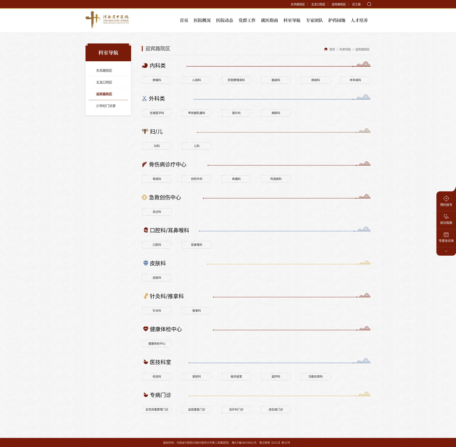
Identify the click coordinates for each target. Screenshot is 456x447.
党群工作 (247, 20)
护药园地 (336, 20)
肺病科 (315, 80)
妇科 (157, 146)
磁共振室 (236, 376)
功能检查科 (316, 376)
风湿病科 (276, 179)
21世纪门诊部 (106, 106)
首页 (184, 20)
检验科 (157, 376)
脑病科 (276, 80)
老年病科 (355, 80)
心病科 (196, 80)
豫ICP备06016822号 (244, 442)
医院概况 (202, 20)
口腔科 (157, 244)
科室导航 (291, 20)
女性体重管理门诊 (157, 409)
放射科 (196, 376)
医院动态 (224, 20)
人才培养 (359, 20)
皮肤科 (157, 277)
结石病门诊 (276, 409)
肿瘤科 (157, 80)
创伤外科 (196, 179)
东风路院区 (298, 4)
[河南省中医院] (107, 20)
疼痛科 (236, 179)
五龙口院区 (318, 4)
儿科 (197, 146)
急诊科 (157, 212)
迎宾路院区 (339, 4)
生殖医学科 (157, 113)
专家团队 (314, 20)
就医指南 (269, 20)
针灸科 (157, 310)
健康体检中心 (156, 343)
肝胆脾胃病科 (236, 80)
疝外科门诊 (236, 409)
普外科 (236, 113)
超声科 (276, 376)
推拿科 (196, 310)
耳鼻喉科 (196, 244)
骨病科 (157, 179)
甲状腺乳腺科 (196, 113)
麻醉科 (276, 113)
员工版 (356, 4)
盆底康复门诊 (196, 409)
